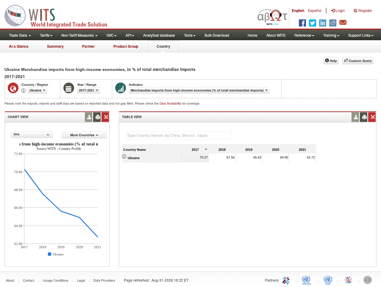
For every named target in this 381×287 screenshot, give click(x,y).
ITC (287, 280)
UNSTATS (328, 280)
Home (252, 35)
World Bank (369, 280)
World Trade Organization (349, 280)
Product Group (125, 46)
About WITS (275, 35)
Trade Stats (18, 35)
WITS (59, 15)
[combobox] (32, 134)
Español (314, 10)
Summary (55, 46)
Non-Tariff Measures (78, 35)
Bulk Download (216, 35)
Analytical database (159, 35)
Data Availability (171, 103)
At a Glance (19, 46)
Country (163, 46)
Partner (88, 46)
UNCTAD (307, 280)
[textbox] (179, 135)
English (298, 10)
